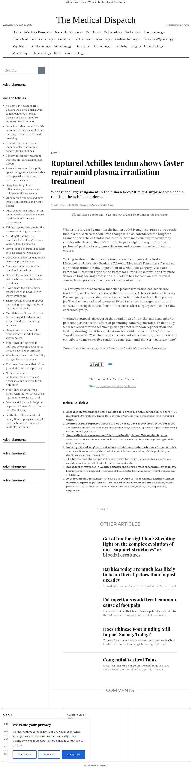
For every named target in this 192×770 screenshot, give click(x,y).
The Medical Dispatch (96, 20)
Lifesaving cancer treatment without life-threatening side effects (24, 159)
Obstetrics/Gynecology (158, 39)
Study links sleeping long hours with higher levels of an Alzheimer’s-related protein (25, 393)
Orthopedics (112, 32)
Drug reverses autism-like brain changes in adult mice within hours (23, 334)
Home (17, 32)
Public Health (84, 39)
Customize (24, 754)
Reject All (49, 754)
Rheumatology (153, 32)
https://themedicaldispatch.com (116, 386)
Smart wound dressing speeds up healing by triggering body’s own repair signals (25, 304)
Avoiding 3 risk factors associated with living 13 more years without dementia (25, 240)
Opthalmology (41, 46)
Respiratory (20, 53)
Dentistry (122, 46)
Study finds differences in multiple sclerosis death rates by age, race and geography (24, 346)
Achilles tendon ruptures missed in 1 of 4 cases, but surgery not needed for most (120, 423)
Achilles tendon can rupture (103, 238)
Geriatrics (64, 39)
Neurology (103, 39)
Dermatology (101, 46)
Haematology (42, 53)
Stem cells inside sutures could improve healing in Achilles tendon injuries (116, 435)
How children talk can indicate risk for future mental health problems (25, 279)
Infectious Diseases (37, 32)
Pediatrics (131, 32)
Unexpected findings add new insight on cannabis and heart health (24, 201)
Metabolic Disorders (68, 32)
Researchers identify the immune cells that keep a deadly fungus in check (21, 147)
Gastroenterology (126, 39)
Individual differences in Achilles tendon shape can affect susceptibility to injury (121, 466)
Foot (55, 153)
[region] (49, 741)
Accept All (73, 754)
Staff (96, 364)
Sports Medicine (23, 39)
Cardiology (46, 39)
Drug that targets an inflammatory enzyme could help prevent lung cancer (23, 189)
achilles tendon (107, 205)
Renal (58, 53)
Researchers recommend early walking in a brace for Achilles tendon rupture (118, 411)
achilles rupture (91, 205)
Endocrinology (153, 46)
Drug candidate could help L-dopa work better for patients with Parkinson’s (25, 406)
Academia (83, 46)
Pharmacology (74, 53)
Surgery (136, 46)
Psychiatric (20, 46)
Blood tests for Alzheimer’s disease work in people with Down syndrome (23, 291)
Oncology (92, 32)
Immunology (62, 46)
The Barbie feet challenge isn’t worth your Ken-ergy (101, 459)
